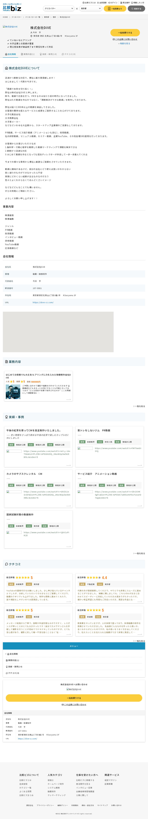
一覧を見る (140, 406)
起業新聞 (109, 784)
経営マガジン (111, 780)
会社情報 (12, 54)
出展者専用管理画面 (85, 791)
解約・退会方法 (88, 805)
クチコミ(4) (70, 54)
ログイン (114, 2)
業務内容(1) (29, 54)
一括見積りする (125, 32)
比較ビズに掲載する (85, 780)
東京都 (84, 8)
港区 (42, 35)
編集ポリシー (63, 805)
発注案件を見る (83, 784)
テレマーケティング (57, 795)
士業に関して (82, 795)
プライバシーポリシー (45, 805)
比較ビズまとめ (26, 795)
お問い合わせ (116, 805)
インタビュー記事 (84, 787)
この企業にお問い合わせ (126, 39)
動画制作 (52, 791)
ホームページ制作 (56, 784)
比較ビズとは (90, 2)
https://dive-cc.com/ (43, 302)
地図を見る (125, 43)
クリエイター (50, 8)
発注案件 (126, 2)
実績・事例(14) (49, 54)
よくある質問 (25, 791)
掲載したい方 (139, 2)
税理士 (51, 780)
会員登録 (103, 2)
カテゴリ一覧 (25, 787)
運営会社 (29, 805)
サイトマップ (102, 805)
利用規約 (74, 805)
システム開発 (54, 787)
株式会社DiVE (40, 27)
